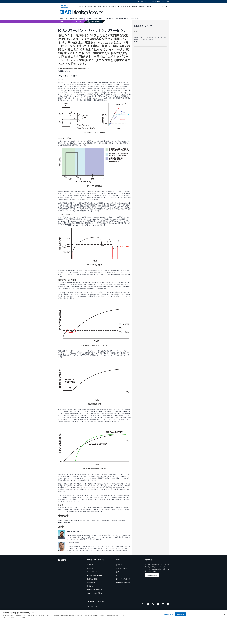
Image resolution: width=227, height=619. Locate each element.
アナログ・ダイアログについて (68, 18)
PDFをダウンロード (66, 71)
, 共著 (73, 68)
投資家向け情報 (92, 579)
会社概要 (90, 565)
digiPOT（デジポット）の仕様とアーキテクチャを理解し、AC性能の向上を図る (100, 520)
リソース (133, 18)
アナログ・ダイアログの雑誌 (94, 18)
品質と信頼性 (91, 582)
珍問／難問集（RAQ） (122, 18)
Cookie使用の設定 (168, 614)
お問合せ (119, 565)
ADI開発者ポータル (122, 582)
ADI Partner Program (94, 589)
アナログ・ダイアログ (123, 579)
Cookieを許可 (180, 614)
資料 (117, 572)
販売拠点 (90, 586)
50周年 (81, 18)
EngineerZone (120, 568)
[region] (113, 614)
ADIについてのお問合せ (95, 593)
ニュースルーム (92, 572)
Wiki (117, 575)
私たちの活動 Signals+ (94, 575)
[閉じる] (224, 614)
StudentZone (109, 18)
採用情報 (90, 568)
